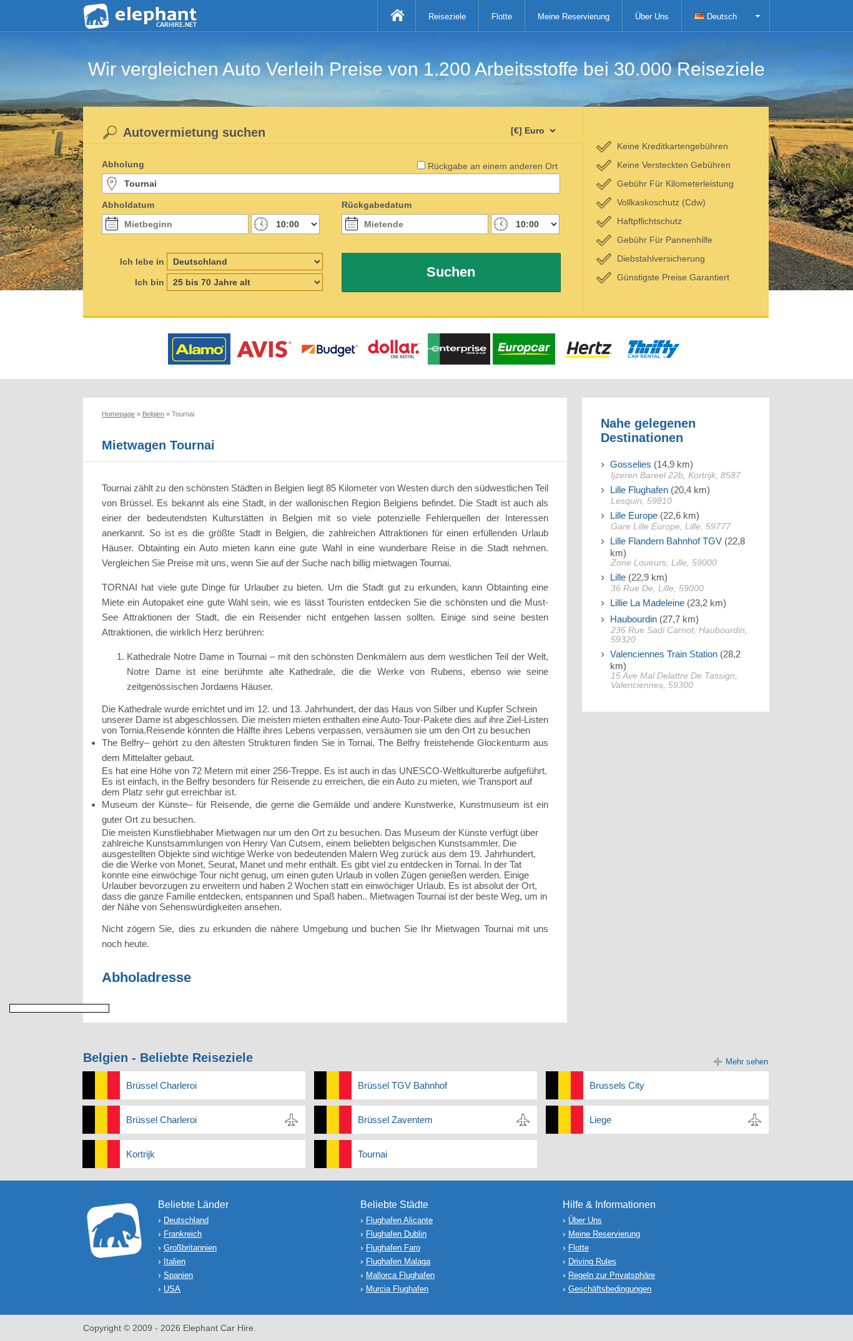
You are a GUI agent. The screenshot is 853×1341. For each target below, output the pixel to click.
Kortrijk (140, 1154)
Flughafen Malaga (398, 1261)
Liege (600, 1119)
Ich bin (149, 282)
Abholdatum (128, 205)
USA (172, 1289)
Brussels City (616, 1085)
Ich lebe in (142, 262)
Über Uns (652, 16)
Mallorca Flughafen (400, 1275)
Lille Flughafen (639, 489)
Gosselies (630, 464)
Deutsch (720, 16)
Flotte (501, 16)
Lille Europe (634, 515)
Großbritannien (190, 1247)
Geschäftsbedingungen (609, 1289)
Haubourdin (633, 619)
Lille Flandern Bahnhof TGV (666, 541)
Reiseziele (447, 16)
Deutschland (186, 1220)
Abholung (123, 164)
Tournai (372, 1154)
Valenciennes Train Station (663, 654)
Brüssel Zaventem (395, 1119)
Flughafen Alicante (399, 1220)
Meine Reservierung (573, 16)
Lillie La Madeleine (647, 602)
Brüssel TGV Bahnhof (402, 1085)
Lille (618, 577)
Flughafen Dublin (396, 1234)
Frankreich (183, 1234)
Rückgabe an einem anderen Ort (493, 166)
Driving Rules (592, 1261)
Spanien (178, 1275)
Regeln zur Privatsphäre (611, 1275)
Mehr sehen (747, 1061)
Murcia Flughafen (397, 1289)
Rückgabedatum (377, 205)
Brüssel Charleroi (161, 1085)
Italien (174, 1261)
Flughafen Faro (393, 1247)
